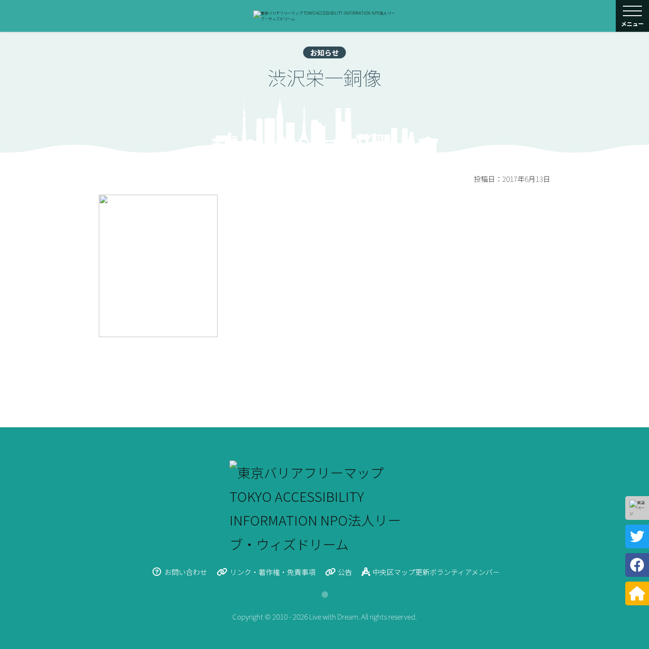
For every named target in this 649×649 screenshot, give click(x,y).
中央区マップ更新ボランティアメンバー (436, 572)
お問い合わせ (185, 572)
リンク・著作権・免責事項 (272, 572)
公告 (345, 572)
